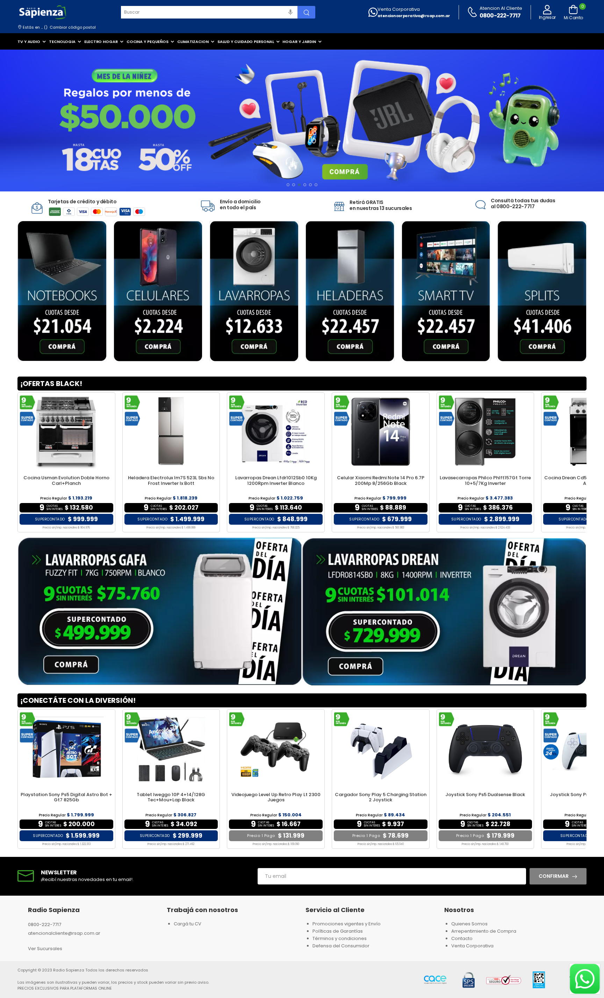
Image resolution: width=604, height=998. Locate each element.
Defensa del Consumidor (340, 945)
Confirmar (554, 876)
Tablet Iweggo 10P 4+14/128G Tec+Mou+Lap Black (171, 797)
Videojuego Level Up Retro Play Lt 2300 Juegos (276, 797)
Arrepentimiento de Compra (483, 931)
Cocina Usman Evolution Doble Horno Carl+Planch (66, 480)
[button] (288, 184)
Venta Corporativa (399, 9)
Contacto (462, 938)
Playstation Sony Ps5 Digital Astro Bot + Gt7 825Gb (66, 797)
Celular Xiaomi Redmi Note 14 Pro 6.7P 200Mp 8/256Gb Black (380, 480)
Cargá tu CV (187, 923)
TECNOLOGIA (62, 41)
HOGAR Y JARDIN (299, 41)
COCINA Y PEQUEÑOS (147, 41)
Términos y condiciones (339, 938)
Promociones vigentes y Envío (346, 923)
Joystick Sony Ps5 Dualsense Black (485, 794)
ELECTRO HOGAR (101, 41)
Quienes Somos (469, 923)
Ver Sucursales (45, 948)
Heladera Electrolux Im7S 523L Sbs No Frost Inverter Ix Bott (171, 480)
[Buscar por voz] (290, 12)
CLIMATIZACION (193, 41)
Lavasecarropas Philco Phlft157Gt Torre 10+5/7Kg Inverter (485, 480)
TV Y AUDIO (28, 41)
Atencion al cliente (501, 8)
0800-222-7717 (500, 16)
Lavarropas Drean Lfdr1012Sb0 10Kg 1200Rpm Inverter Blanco (276, 480)
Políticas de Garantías (337, 931)
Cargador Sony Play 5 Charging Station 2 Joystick (380, 797)
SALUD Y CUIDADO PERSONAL (245, 41)
